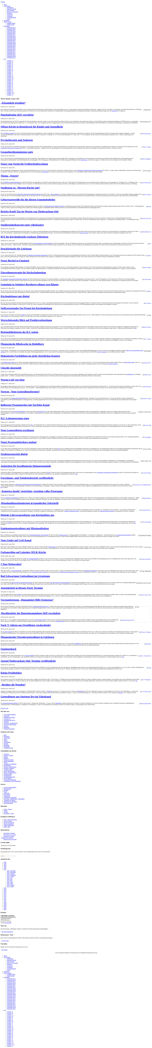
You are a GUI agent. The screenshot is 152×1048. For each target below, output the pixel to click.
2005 (5, 909)
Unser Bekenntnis (11, 17)
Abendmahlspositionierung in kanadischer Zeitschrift (30, 503)
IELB (48, 472)
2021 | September (11, 875)
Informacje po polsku (8, 836)
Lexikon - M (10, 77)
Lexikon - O (10, 80)
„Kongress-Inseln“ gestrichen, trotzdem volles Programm (31, 491)
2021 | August (10, 876)
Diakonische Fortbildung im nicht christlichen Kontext (30, 355)
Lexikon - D (10, 64)
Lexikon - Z (10, 94)
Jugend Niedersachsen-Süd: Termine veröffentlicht (28, 660)
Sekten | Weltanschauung (10, 772)
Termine (6, 812)
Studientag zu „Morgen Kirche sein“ (20, 187)
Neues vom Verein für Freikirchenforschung (24, 163)
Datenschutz (7, 796)
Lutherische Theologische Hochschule (37, 255)
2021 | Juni (9, 879)
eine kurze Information (7, 931)
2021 (5, 869)
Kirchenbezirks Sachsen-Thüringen (43, 243)
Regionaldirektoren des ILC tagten (19, 332)
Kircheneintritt (7, 789)
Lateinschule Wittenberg (10, 779)
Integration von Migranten (10, 801)
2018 (5, 890)
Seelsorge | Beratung (9, 768)
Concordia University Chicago (39, 572)
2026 (5, 862)
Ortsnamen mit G (11, 36)
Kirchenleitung (7, 775)
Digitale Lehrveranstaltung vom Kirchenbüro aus (27, 515)
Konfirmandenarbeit (9, 761)
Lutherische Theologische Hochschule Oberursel (29, 194)
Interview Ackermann (12, 11)
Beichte (6, 740)
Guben (5, 316)
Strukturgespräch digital (14, 454)
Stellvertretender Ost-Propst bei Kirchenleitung (26, 308)
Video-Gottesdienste (9, 825)
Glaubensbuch (8, 648)
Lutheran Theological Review (71, 511)
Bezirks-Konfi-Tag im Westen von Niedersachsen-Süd (29, 211)
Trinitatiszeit (10, 7)
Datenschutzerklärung (9, 729)
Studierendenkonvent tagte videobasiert (22, 224)
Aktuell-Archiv (11, 24)
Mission (6, 757)
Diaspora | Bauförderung (10, 767)
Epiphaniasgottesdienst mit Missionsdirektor (25, 528)
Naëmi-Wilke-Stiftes (129, 362)
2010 (5, 902)
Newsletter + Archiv (9, 813)
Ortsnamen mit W (11, 56)
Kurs (59, 448)
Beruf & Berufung (8, 803)
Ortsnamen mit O (11, 46)
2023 (5, 866)
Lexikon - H (10, 70)
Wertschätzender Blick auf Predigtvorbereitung (26, 320)
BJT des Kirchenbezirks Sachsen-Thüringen (24, 236)
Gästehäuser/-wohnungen (10, 797)
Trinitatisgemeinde (59, 621)
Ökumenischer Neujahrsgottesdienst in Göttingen (27, 637)
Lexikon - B (10, 62)
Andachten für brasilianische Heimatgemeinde (26, 466)
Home (5, 4)
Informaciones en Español (9, 839)
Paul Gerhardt (10, 10)
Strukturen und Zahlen (9, 717)
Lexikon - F (10, 67)
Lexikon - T (10, 87)
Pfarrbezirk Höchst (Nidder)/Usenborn (54, 206)
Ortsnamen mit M (11, 43)
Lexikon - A (10, 60)
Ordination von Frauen (9, 800)
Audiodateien (129, 374)
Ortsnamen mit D (11, 32)
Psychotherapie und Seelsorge (17, 140)
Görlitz (23, 314)
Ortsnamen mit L (11, 42)
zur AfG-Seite (5, 940)
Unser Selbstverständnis (10, 714)
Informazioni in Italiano (7, 837)
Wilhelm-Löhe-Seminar (9, 362)
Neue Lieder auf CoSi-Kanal (16, 540)
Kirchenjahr (7, 746)
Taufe (5, 739)
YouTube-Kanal (41, 411)
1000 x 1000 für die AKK (10, 819)
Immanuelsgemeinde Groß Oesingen (39, 535)
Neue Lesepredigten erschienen (17, 430)
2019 (5, 889)
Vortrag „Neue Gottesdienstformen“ (20, 391)
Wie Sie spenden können (10, 724)
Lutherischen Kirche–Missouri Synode (69, 572)
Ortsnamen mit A (11, 27)
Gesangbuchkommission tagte (17, 151)
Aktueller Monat (11, 23)
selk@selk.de (8, 922)
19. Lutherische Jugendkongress (11, 497)
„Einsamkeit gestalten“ (13, 102)
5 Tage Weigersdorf (11, 564)
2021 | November (11, 872)
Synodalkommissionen (9, 777)
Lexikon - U (10, 89)
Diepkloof (9, 13)
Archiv (8, 19)
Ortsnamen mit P (11, 47)
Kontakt (6, 726)
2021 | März (10, 883)
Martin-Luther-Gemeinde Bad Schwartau (22, 582)
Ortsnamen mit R (11, 49)
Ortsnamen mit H (11, 37)
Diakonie (6, 758)
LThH (8, 523)
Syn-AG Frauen (8, 821)
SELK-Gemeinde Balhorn (18, 411)
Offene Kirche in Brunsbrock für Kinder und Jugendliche (32, 126)
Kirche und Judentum (9, 771)
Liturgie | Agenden (8, 755)
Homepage (114, 111)
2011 (5, 901)
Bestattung (6, 745)
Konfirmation (7, 742)
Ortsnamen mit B (11, 29)
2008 (5, 905)
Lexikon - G (10, 69)
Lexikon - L (10, 76)
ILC (57, 338)
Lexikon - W (10, 92)
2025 (5, 863)
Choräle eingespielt (11, 367)
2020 (5, 888)
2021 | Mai (9, 880)
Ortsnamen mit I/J (11, 39)
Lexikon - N (10, 79)
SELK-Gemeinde (102, 352)
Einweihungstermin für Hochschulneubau (23, 272)
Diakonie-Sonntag (11, 9)
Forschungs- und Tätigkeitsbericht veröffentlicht (27, 477)
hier (135, 328)
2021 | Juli (9, 878)
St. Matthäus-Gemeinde (9, 133)
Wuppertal (49, 691)
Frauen (5, 762)
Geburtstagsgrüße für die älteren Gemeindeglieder (28, 199)
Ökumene (6, 721)
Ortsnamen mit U (11, 53)
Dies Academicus (55, 194)
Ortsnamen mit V (11, 54)
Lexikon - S (10, 86)
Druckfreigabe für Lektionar (16, 248)
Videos (5, 810)
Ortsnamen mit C (11, 30)
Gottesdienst (7, 738)
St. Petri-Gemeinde (29, 655)
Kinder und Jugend (8, 759)
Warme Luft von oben (13, 379)
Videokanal (58, 703)
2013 (5, 898)
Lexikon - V (10, 90)
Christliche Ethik (8, 769)
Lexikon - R (10, 84)
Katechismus (7, 794)
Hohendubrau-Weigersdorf (90, 570)
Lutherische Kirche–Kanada (107, 511)
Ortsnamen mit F (11, 34)
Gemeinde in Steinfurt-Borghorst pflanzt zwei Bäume (30, 284)
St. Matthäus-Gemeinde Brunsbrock (12, 182)
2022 (5, 868)
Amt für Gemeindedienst (10, 787)
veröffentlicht (77, 643)
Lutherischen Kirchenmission (123, 535)
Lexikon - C (10, 63)
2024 (5, 865)
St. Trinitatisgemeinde (32, 558)
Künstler (120, 692)
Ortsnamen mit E (11, 33)
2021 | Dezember (11, 870)
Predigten (6, 790)
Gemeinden (7, 26)
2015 (5, 895)
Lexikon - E (10, 66)
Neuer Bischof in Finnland (15, 260)
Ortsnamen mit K (11, 40)
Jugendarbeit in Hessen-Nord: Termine (22, 587)
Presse (5, 791)
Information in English (9, 833)
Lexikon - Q (10, 83)
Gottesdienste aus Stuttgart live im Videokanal (26, 696)
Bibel (5, 735)
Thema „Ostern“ (10, 175)
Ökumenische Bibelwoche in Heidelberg (22, 343)
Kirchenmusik (7, 765)
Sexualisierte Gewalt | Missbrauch (12, 781)
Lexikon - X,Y (10, 93)
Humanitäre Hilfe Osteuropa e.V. (41, 606)
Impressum (6, 727)
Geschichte (6, 716)
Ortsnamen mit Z (11, 57)
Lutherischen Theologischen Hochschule (11, 148)
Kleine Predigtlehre (11, 672)
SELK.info (6, 793)
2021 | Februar (10, 885)
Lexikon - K (10, 74)
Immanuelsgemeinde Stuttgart (18, 398)
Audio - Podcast (8, 809)
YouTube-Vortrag (84, 233)
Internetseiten (84, 160)
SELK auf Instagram (9, 822)
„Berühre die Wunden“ (13, 684)
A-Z (5, 59)
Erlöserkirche (81, 691)
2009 (5, 903)
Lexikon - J (10, 73)
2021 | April (10, 882)
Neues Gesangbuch (9, 824)
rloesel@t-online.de (113, 364)
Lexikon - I (10, 72)
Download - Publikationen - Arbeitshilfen (14, 799)
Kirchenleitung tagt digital (15, 296)
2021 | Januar (10, 886)
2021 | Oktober (10, 873)
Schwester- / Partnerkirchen (11, 723)
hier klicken (5, 949)
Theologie (6, 754)
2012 (5, 899)
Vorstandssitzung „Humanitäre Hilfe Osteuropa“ (27, 599)
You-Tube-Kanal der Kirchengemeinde (60, 582)
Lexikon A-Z (7, 718)
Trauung (6, 743)
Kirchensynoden (8, 774)
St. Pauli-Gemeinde (8, 631)
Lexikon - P (10, 82)
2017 (5, 892)
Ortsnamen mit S (11, 50)
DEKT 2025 (7, 827)
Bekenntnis (6, 736)
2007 (5, 906)
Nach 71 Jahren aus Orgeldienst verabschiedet (26, 625)
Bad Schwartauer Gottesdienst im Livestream (25, 576)
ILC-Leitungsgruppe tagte (15, 418)
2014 (5, 896)
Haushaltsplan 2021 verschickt (17, 114)
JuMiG (19, 594)
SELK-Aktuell (7, 21)
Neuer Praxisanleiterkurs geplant (19, 442)
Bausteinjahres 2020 (40, 619)
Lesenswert (10, 14)
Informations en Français (9, 834)
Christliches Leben (8, 748)
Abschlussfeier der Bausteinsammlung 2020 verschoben (30, 613)
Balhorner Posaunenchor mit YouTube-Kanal (25, 404)
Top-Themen (7, 6)
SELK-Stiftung (7, 778)
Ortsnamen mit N (11, 44)
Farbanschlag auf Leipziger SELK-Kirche (23, 552)
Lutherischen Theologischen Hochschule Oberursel (90, 170)
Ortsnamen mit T (11, 52)
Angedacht (9, 16)
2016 (5, 893)
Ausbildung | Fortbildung (10, 764)
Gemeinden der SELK (9, 720)
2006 (5, 908)
